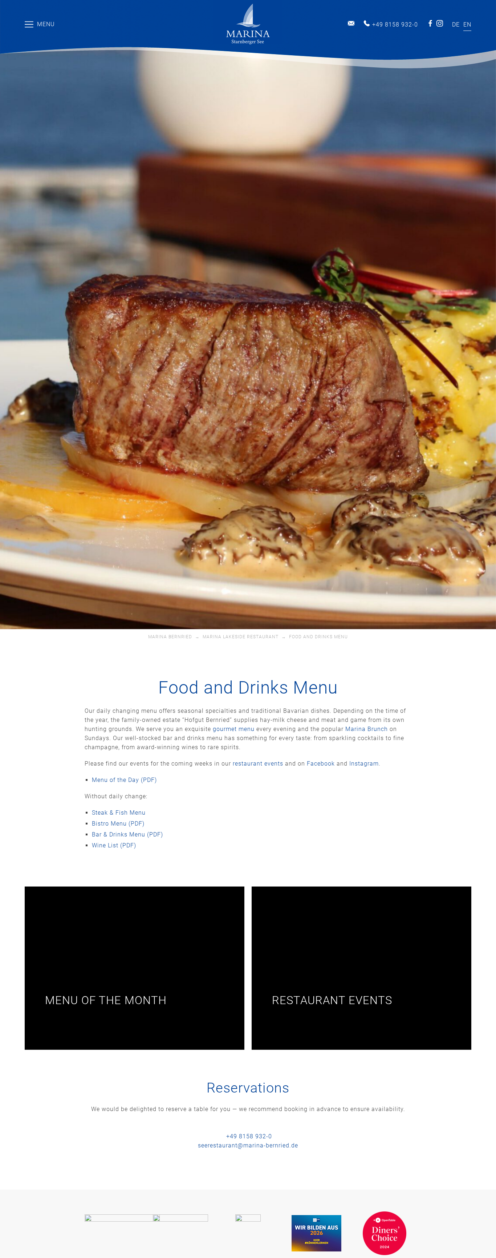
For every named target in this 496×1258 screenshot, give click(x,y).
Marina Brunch (366, 729)
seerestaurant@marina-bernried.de (248, 1145)
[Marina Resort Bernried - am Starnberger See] (248, 24)
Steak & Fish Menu (119, 812)
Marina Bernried (170, 636)
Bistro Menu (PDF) (118, 823)
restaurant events (258, 763)
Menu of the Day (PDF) (124, 779)
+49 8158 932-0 (395, 24)
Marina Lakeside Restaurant (241, 636)
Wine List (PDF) (114, 845)
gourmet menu (234, 729)
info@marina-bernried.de (351, 23)
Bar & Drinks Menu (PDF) (127, 834)
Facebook (430, 23)
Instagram (439, 23)
